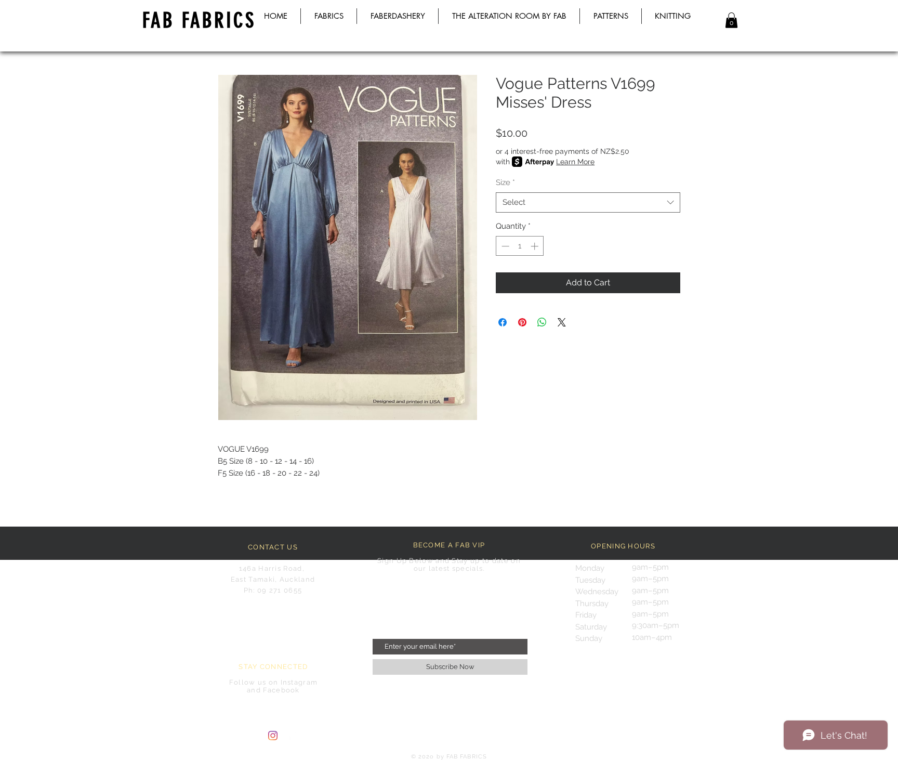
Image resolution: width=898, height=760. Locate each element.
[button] (731, 20)
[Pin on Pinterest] (522, 322)
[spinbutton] (520, 246)
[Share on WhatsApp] (542, 322)
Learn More (575, 162)
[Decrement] (504, 246)
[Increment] (536, 246)
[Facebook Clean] (292, 735)
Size (505, 182)
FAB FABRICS (199, 20)
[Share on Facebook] (502, 322)
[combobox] (588, 202)
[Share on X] (562, 322)
